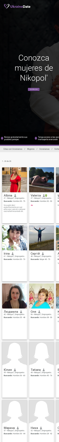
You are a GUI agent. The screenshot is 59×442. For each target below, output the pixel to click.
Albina (8, 195)
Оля (33, 311)
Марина (9, 428)
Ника (34, 428)
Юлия (8, 370)
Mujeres (31, 149)
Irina (7, 253)
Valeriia (36, 195)
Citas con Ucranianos (12, 149)
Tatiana (36, 370)
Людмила (11, 311)
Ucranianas (44, 149)
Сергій (35, 253)
